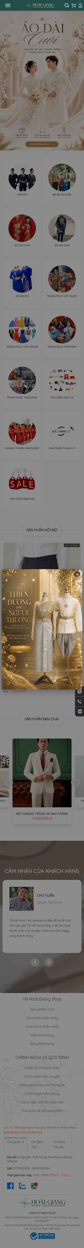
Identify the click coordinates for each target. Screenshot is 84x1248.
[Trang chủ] (39, 5)
